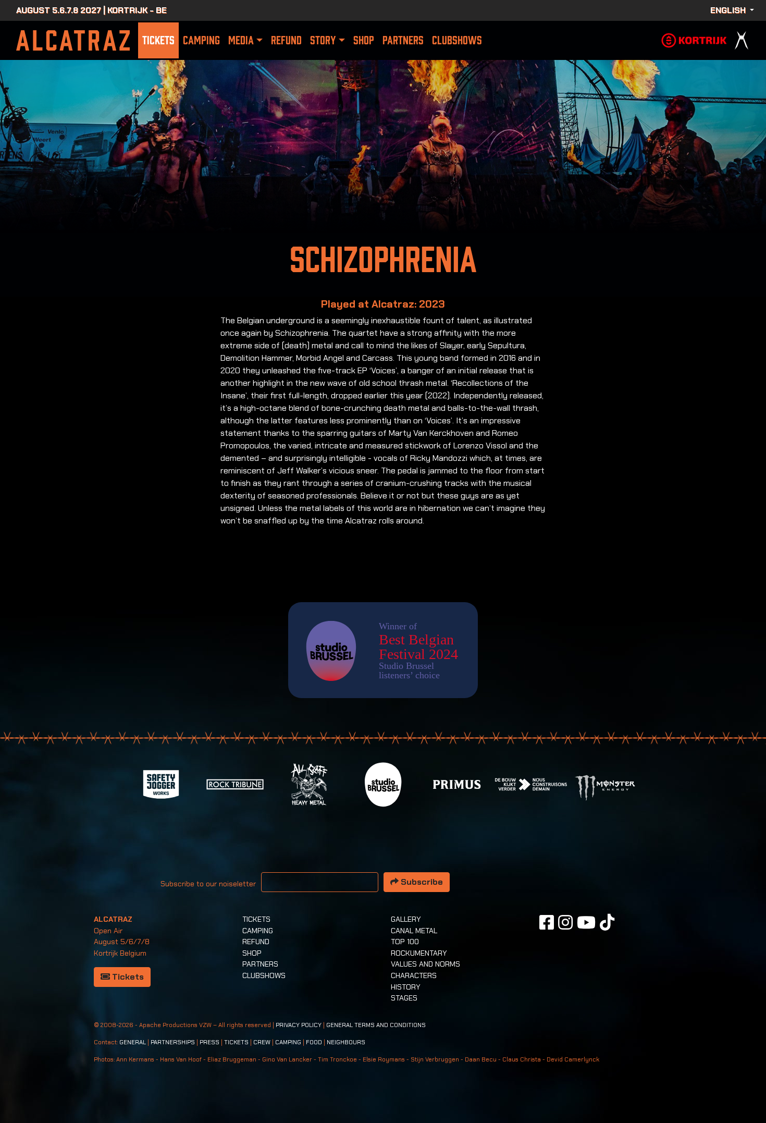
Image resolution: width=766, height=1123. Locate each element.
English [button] (729, 10)
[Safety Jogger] (161, 783)
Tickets (158, 40)
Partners (403, 40)
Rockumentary (419, 953)
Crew (261, 1042)
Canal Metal (414, 930)
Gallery (406, 919)
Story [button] (323, 40)
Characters (414, 975)
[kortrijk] (694, 39)
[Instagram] (565, 922)
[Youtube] (586, 922)
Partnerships (173, 1042)
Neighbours (346, 1042)
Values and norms (425, 964)
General (132, 1042)
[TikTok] (607, 922)
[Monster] (605, 787)
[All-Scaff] (309, 783)
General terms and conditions (376, 1025)
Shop (363, 40)
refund (286, 40)
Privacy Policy (299, 1025)
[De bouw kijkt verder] (531, 783)
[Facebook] (546, 922)
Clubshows (457, 40)
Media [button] (241, 40)
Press (209, 1042)
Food (314, 1042)
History (406, 987)
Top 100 (405, 941)
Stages (404, 998)
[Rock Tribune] (235, 783)
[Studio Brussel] (383, 783)
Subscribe (421, 881)
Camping (201, 40)
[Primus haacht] (457, 783)
